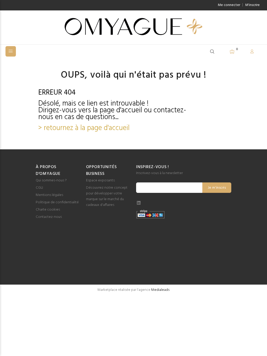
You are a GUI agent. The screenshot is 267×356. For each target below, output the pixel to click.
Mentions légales (49, 195)
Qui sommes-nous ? (51, 180)
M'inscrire (252, 5)
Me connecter (229, 5)
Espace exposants (100, 180)
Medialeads (160, 290)
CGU (39, 188)
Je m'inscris (217, 188)
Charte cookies (48, 210)
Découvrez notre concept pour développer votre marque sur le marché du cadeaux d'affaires (107, 196)
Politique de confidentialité (57, 202)
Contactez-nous (49, 217)
